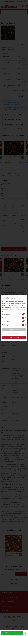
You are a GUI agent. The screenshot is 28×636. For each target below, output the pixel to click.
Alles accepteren (14, 337)
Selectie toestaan (14, 333)
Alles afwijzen (14, 329)
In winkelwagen (12, 633)
